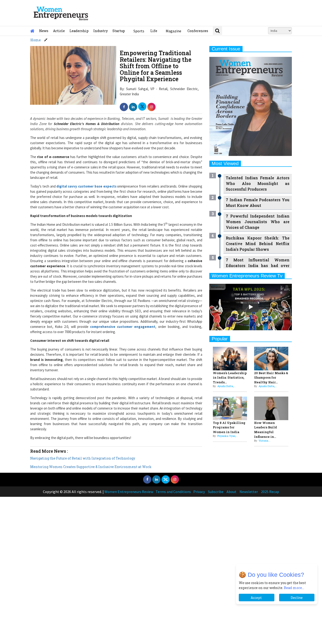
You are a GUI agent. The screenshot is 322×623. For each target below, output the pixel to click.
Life (153, 31)
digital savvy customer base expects (86, 186)
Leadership (79, 31)
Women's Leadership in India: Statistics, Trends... (230, 378)
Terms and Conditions (173, 491)
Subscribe (215, 491)
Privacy (199, 491)
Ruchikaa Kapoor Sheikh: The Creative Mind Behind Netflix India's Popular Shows (257, 243)
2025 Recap (270, 491)
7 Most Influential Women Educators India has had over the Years (257, 265)
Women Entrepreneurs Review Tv (247, 275)
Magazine (173, 31)
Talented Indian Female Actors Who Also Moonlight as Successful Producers (257, 183)
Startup (118, 31)
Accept (256, 597)
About (231, 491)
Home (35, 40)
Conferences (197, 31)
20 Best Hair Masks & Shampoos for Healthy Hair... (271, 378)
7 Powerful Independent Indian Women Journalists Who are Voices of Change (257, 221)
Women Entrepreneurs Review (128, 491)
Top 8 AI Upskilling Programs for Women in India (229, 427)
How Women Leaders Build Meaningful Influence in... (265, 430)
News (43, 31)
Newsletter (248, 491)
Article (59, 31)
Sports (138, 31)
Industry (100, 31)
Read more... (294, 587)
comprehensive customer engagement (122, 326)
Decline (297, 597)
